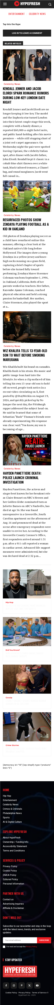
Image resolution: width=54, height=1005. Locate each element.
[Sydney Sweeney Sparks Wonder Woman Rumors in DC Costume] (27, 679)
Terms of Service (39, 993)
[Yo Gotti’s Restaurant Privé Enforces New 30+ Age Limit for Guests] (27, 583)
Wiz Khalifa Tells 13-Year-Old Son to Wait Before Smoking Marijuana (25, 355)
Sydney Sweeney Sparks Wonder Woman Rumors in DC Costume (26, 702)
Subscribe (44, 940)
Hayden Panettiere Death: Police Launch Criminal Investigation (22, 477)
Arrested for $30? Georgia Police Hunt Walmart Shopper (26, 750)
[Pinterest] (21, 985)
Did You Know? (13, 650)
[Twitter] (29, 985)
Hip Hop (9, 602)
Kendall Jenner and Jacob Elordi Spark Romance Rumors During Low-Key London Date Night (26, 95)
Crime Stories (12, 745)
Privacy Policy (31, 947)
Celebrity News (37, 14)
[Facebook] (6, 985)
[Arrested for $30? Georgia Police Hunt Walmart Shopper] (27, 726)
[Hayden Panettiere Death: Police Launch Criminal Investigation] (27, 449)
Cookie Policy (11, 993)
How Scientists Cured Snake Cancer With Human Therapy (24, 655)
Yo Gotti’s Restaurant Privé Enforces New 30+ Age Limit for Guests (25, 607)
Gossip (9, 698)
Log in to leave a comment (27, 33)
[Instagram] (14, 985)
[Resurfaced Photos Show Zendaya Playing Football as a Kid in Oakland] (27, 196)
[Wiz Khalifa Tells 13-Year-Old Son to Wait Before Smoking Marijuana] (27, 327)
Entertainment (16, 14)
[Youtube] (37, 985)
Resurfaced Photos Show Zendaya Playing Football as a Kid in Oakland (26, 224)
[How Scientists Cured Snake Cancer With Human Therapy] (27, 631)
